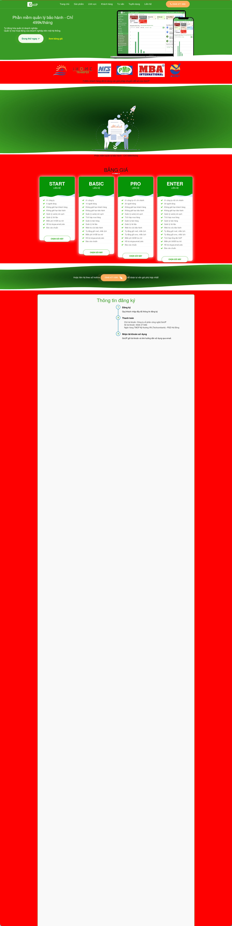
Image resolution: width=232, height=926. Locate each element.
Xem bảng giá (56, 38)
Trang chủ (64, 4)
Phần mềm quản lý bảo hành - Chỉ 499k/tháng (116, 155)
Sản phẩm (79, 4)
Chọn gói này (57, 238)
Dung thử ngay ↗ (31, 38)
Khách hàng (107, 4)
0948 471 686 (111, 277)
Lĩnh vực (92, 4)
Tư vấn (120, 4)
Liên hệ (148, 4)
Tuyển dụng (134, 4)
